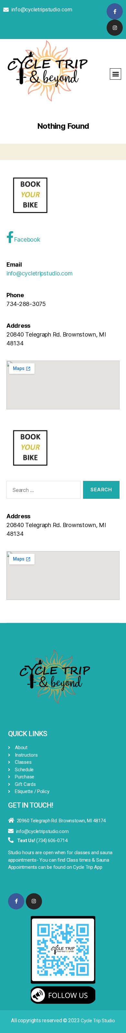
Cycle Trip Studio (98, 1021)
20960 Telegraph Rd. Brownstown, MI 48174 (61, 821)
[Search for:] (42, 491)
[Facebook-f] (115, 11)
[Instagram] (115, 28)
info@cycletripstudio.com (41, 9)
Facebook (27, 239)
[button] (115, 74)
